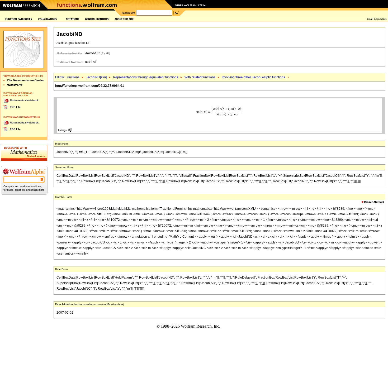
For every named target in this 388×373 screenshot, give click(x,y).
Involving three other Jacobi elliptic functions (253, 77)
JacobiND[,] (96, 77)
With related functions (199, 77)
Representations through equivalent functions (145, 77)
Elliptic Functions (67, 77)
